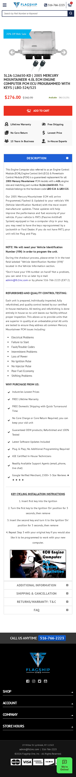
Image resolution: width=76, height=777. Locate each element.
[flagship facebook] (28, 681)
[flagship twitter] (40, 681)
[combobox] (35, 13)
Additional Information (36, 585)
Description (36, 158)
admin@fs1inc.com (17, 280)
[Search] (71, 13)
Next (62, 50)
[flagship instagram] (34, 681)
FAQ (36, 610)
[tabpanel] (38, 50)
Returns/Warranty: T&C (36, 602)
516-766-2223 (56, 5)
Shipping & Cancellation (36, 593)
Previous (11, 50)
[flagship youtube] (46, 681)
